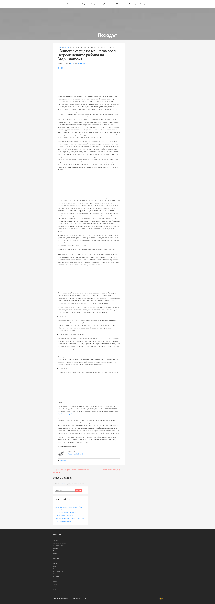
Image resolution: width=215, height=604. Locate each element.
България (55, 540)
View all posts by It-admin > (76, 454)
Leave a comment (82, 63)
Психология (56, 576)
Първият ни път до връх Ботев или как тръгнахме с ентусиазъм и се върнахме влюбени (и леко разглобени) (70, 507)
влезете (62, 484)
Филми (55, 589)
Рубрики (85, 4)
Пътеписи (55, 579)
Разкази (55, 581)
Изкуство (55, 548)
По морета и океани (58, 571)
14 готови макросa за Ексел (63, 521)
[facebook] (59, 68)
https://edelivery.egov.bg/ (65, 414)
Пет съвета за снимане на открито (65, 512)
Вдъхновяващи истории (59, 543)
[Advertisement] (89, 82)
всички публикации (58, 545)
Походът (107, 35)
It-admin (72, 63)
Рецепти (55, 584)
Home (59, 47)
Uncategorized (57, 538)
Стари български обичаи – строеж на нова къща (69, 518)
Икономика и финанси (59, 551)
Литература (56, 561)
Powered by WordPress (79, 598)
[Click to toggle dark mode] (161, 598)
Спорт (54, 586)
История (55, 553)
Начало (70, 4)
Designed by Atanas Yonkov (61, 598)
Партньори (133, 4)
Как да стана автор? (98, 4)
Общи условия (121, 4)
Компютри (56, 556)
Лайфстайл (56, 558)
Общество (66, 47)
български (144, 4)
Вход (77, 4)
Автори (110, 4)
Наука (54, 566)
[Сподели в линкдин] (62, 68)
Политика (55, 574)
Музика (55, 563)
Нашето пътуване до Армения (64, 515)
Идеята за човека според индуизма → (113, 470)
